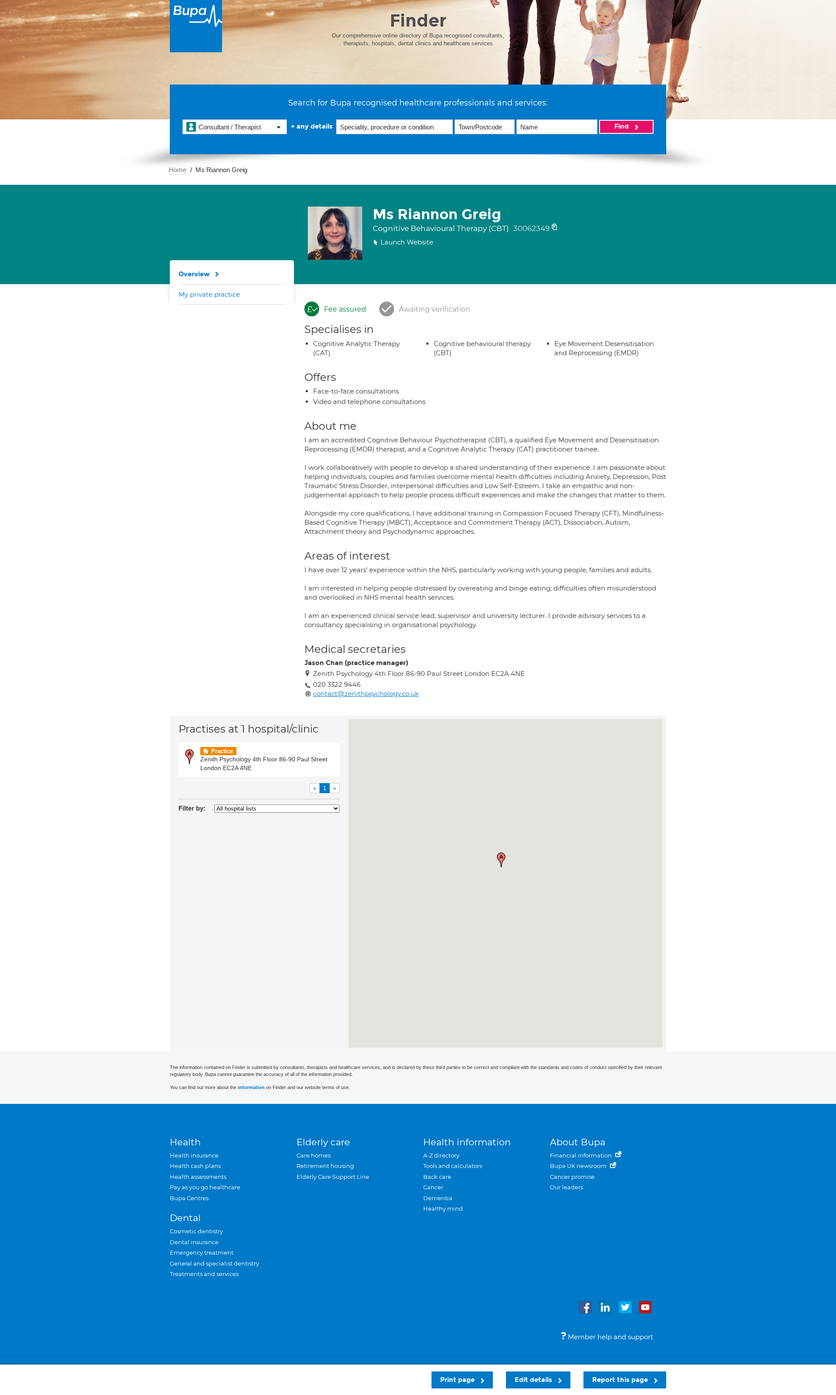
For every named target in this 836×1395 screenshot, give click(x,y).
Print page (458, 1380)
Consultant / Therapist (230, 127)
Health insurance (194, 1155)
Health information (467, 1142)
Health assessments (198, 1176)
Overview (194, 274)
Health (185, 1142)
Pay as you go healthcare (205, 1187)
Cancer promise (572, 1176)
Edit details (534, 1380)
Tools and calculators (452, 1165)
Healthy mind (443, 1208)
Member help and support (609, 1337)
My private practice (209, 294)
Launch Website (407, 242)
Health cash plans (195, 1165)
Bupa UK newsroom (579, 1165)
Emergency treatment (201, 1252)
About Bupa (577, 1142)
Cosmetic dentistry (196, 1231)
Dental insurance (194, 1242)
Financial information (581, 1155)
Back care (437, 1176)
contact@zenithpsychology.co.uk (366, 693)
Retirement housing (325, 1165)
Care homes (313, 1155)
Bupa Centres (189, 1198)
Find (622, 126)
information (251, 1087)
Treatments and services (204, 1273)
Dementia (437, 1198)
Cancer (433, 1187)
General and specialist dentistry (214, 1263)
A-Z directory (441, 1155)
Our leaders (566, 1187)
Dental (185, 1217)
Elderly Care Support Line (333, 1176)
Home (177, 169)
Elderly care (323, 1142)
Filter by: (192, 808)
